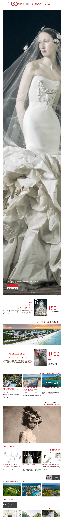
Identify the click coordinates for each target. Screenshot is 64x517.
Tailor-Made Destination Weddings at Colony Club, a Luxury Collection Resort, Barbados (12, 387)
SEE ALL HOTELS (8, 499)
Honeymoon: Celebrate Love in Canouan (51, 387)
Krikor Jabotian (58, 295)
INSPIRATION (55, 450)
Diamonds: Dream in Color (12, 462)
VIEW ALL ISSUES (32, 292)
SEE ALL (9, 446)
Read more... (27, 313)
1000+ (53, 357)
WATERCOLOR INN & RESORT (48, 322)
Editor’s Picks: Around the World (51, 462)
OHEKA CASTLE (6, 497)
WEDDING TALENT (51, 509)
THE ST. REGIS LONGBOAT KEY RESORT (30, 497)
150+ (54, 308)
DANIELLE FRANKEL (52, 404)
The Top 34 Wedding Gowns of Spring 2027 (31, 462)
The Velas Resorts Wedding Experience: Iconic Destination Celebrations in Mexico (32, 387)
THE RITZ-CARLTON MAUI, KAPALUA (49, 497)
